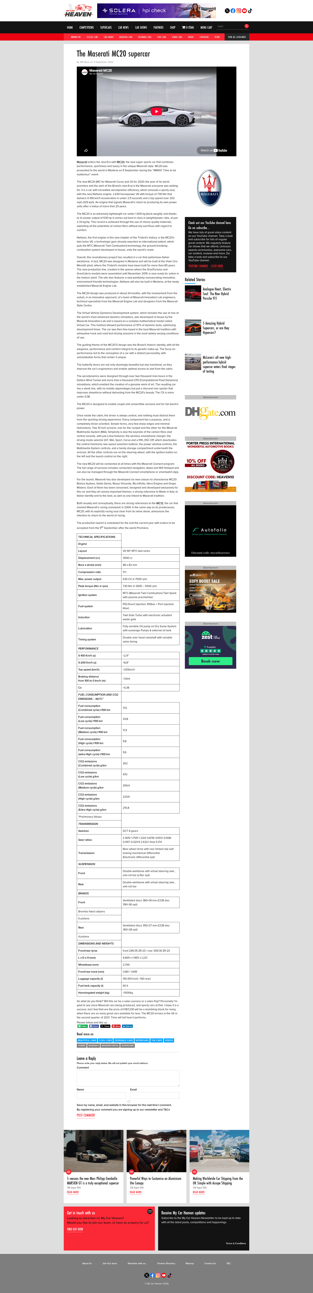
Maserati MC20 (110, 1045)
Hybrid (81, 1045)
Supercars (106, 27)
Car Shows (141, 27)
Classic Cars (92, 37)
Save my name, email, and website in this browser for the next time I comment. (124, 1105)
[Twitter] (227, 12)
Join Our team (109, 1263)
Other (217, 37)
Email (133, 1089)
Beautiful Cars (126, 37)
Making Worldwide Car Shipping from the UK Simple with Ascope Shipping (218, 1181)
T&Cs (166, 1109)
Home (70, 27)
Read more (73, 1192)
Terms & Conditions (236, 1243)
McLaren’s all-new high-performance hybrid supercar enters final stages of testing (219, 364)
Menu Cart (206, 27)
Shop (172, 27)
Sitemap (190, 1263)
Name (80, 1089)
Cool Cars (161, 37)
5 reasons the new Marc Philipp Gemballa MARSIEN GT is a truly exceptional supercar (93, 1181)
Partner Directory (166, 1263)
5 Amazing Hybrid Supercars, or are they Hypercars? (216, 328)
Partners (159, 27)
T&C (228, 1263)
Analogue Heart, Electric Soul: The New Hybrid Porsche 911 (217, 294)
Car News (123, 27)
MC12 (159, 503)
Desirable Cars (145, 37)
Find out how (75, 1229)
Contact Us (210, 1263)
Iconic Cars (177, 37)
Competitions (86, 27)
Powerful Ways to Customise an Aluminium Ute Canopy (155, 1181)
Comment (83, 1067)
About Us (87, 1263)
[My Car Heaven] (78, 9)
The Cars (156, 1040)
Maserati (82, 162)
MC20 (120, 162)
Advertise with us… (137, 1263)
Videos (191, 37)
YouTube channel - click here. (206, 266)
